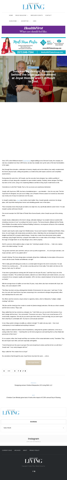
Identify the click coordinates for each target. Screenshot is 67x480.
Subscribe (13, 21)
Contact (48, 15)
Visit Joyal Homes (33, 362)
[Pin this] (49, 90)
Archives (17, 450)
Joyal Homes (26, 160)
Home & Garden (34, 85)
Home (11, 15)
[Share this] (37, 90)
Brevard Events (37, 15)
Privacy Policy (34, 450)
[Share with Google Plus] (45, 90)
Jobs (34, 21)
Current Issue (7, 450)
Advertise (25, 21)
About (25, 450)
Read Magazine (21, 15)
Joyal (18, 200)
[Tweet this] (41, 90)
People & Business (45, 85)
